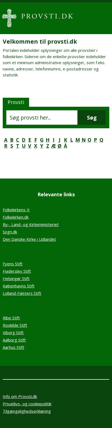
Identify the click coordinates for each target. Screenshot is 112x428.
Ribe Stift (11, 317)
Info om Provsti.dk (20, 396)
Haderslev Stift (17, 271)
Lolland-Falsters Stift (22, 293)
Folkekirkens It (16, 209)
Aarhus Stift (13, 347)
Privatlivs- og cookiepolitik (27, 403)
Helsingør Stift (16, 278)
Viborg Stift (13, 332)
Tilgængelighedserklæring (27, 411)
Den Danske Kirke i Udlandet (29, 239)
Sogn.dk (10, 231)
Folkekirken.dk (16, 217)
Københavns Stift (19, 286)
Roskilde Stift (15, 325)
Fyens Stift (13, 263)
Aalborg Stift (14, 340)
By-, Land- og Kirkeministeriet (31, 224)
